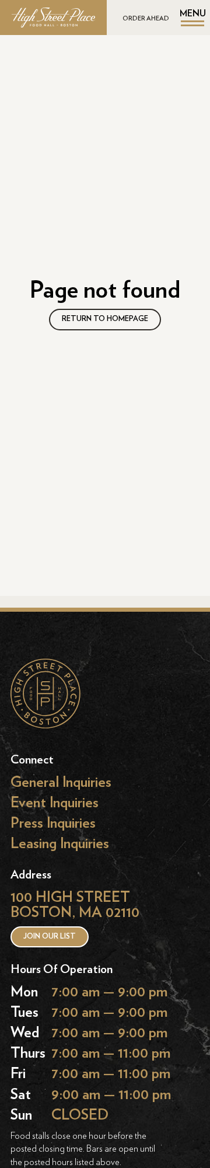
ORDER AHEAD (146, 18)
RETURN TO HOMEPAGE (105, 319)
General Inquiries (60, 782)
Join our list (49, 936)
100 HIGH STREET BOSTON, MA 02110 (74, 905)
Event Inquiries (54, 802)
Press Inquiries (53, 822)
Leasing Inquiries (59, 843)
